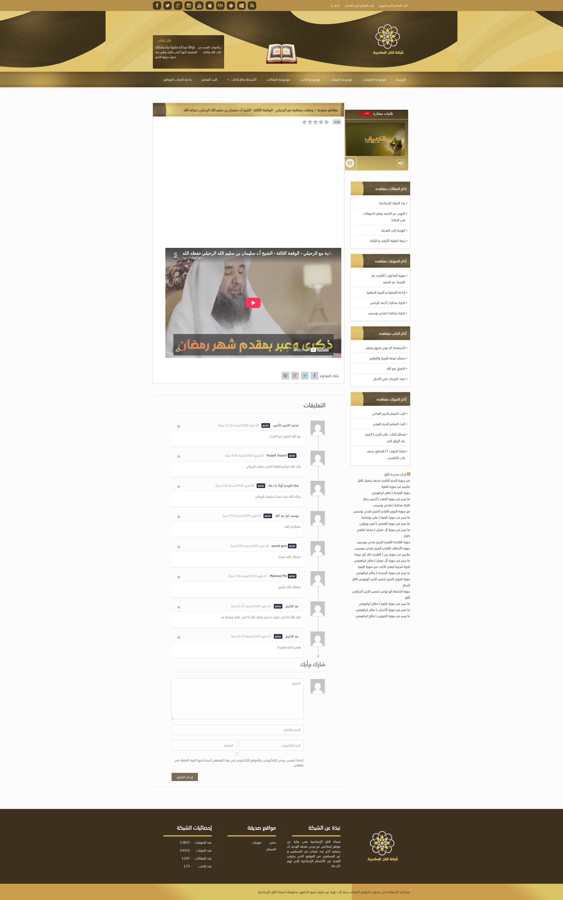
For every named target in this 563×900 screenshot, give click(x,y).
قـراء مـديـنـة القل (395, 474)
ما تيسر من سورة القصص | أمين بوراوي (384, 523)
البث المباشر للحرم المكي (388, 413)
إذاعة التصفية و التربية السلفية (386, 292)
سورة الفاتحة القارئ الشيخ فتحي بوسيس (383, 542)
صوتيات (256, 842)
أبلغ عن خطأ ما (396, 95)
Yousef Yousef (276, 455)
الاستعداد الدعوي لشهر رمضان (385, 348)
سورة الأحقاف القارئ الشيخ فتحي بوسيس (382, 548)
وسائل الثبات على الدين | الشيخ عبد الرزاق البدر (385, 437)
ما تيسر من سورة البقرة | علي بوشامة (386, 517)
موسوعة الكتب (310, 79)
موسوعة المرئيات (341, 79)
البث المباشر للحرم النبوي (389, 424)
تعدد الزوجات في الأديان (389, 379)
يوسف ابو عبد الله (287, 516)
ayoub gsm (279, 546)
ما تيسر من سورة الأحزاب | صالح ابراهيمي (383, 610)
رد (178, 426)
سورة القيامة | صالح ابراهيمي (391, 493)
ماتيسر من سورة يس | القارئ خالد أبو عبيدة (382, 554)
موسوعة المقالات (278, 79)
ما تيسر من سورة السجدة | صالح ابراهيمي (383, 573)
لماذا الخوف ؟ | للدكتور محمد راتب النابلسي (386, 454)
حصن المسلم (271, 845)
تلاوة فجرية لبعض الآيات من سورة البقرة (384, 567)
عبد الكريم (292, 606)
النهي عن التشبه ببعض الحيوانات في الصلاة (384, 216)
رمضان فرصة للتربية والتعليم (387, 358)
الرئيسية (401, 79)
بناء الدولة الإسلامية (392, 203)
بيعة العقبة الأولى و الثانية (387, 241)
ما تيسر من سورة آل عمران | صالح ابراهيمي (382, 560)
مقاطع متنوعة (327, 110)
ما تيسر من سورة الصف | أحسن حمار (386, 499)
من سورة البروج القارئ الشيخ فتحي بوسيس (381, 511)
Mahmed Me (278, 576)
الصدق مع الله (396, 368)
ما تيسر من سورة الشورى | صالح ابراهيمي (383, 616)
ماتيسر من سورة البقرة (395, 486)
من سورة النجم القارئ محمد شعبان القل (384, 480)
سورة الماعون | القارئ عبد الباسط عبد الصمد (388, 278)
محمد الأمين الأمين (286, 425)
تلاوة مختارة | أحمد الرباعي (387, 303)
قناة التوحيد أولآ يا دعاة (283, 485)
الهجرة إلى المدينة (393, 230)
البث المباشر (209, 79)
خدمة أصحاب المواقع (178, 79)
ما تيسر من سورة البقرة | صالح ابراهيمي (384, 603)
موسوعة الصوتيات (374, 79)
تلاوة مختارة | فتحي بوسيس (386, 313)
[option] (188, 48)
